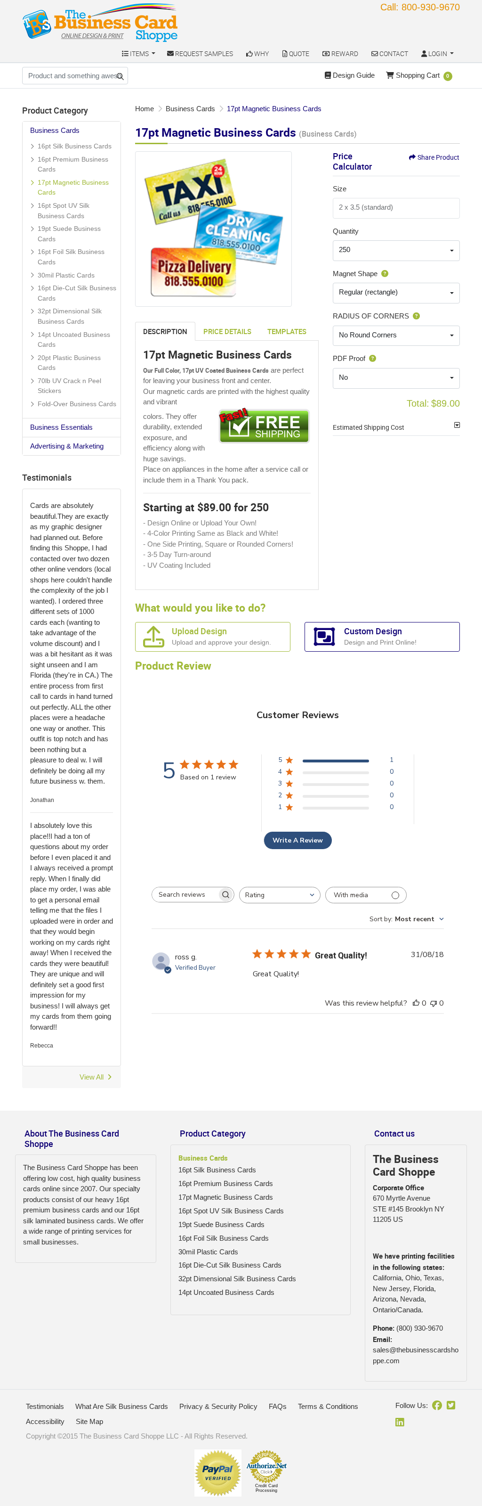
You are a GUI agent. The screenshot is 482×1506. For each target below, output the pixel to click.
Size (339, 189)
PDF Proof (349, 358)
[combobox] (396, 250)
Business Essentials (61, 427)
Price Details (227, 331)
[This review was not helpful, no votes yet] (433, 1003)
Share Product (438, 157)
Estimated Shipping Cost (368, 427)
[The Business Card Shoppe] (100, 22)
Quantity (346, 231)
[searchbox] (184, 894)
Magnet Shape (355, 274)
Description (165, 331)
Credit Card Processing (266, 1488)
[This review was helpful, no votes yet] (416, 1003)
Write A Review (298, 840)
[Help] (383, 274)
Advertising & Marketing (67, 446)
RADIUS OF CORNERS (371, 316)
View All (92, 1077)
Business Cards (55, 130)
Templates (286, 331)
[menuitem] (138, 53)
